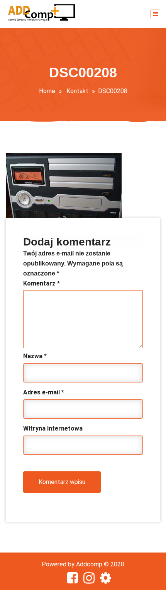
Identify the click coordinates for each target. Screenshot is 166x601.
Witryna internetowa (53, 428)
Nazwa (35, 356)
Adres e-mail (43, 392)
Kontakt (77, 91)
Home (47, 91)
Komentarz (41, 283)
